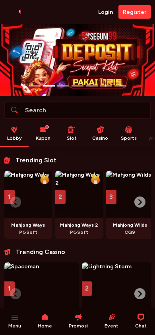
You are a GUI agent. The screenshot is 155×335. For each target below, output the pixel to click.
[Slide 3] (77, 85)
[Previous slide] (15, 202)
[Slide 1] (49, 85)
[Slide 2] (63, 85)
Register (134, 12)
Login (105, 12)
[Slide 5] (106, 85)
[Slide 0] (35, 85)
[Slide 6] (120, 85)
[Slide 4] (92, 85)
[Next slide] (139, 202)
